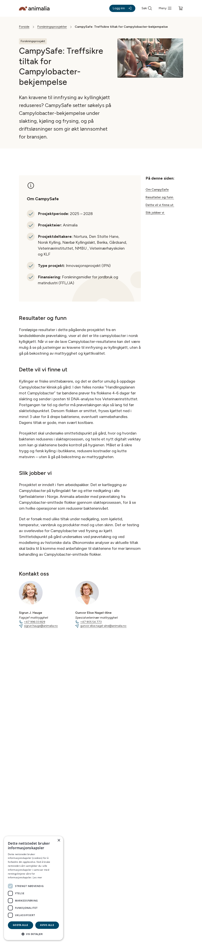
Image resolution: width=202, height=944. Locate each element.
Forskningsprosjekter (52, 27)
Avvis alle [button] (47, 925)
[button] (33, 934)
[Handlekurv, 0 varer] (180, 8)
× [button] (58, 840)
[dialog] (33, 888)
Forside (24, 27)
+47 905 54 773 (91, 622)
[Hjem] (34, 8)
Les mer (37, 877)
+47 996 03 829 (34, 622)
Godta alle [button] (20, 925)
